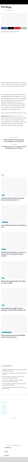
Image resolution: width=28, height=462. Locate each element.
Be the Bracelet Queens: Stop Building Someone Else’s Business (13, 336)
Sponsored (5, 222)
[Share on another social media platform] (24, 28)
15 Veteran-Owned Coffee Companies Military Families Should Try (12, 199)
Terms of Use (4, 402)
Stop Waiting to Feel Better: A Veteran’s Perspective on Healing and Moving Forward (13, 254)
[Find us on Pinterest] (15, 397)
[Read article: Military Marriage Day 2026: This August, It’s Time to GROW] (14, 270)
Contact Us (3, 410)
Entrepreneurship (6, 332)
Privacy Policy (4, 412)
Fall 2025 (14, 418)
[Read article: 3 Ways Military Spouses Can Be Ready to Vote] (14, 214)
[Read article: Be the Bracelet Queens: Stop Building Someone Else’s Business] (14, 324)
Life (3, 195)
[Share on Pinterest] (18, 28)
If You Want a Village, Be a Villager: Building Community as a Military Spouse (12, 380)
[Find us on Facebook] (12, 397)
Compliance (4, 413)
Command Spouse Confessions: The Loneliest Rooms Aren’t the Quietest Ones (13, 377)
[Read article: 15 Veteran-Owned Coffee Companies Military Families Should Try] (14, 187)
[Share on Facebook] (4, 28)
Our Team (3, 403)
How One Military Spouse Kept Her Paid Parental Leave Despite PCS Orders (13, 384)
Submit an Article (5, 408)
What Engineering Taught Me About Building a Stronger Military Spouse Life (13, 309)
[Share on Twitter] (11, 28)
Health (4, 249)
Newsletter (3, 407)
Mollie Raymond (9, 10)
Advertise (3, 405)
